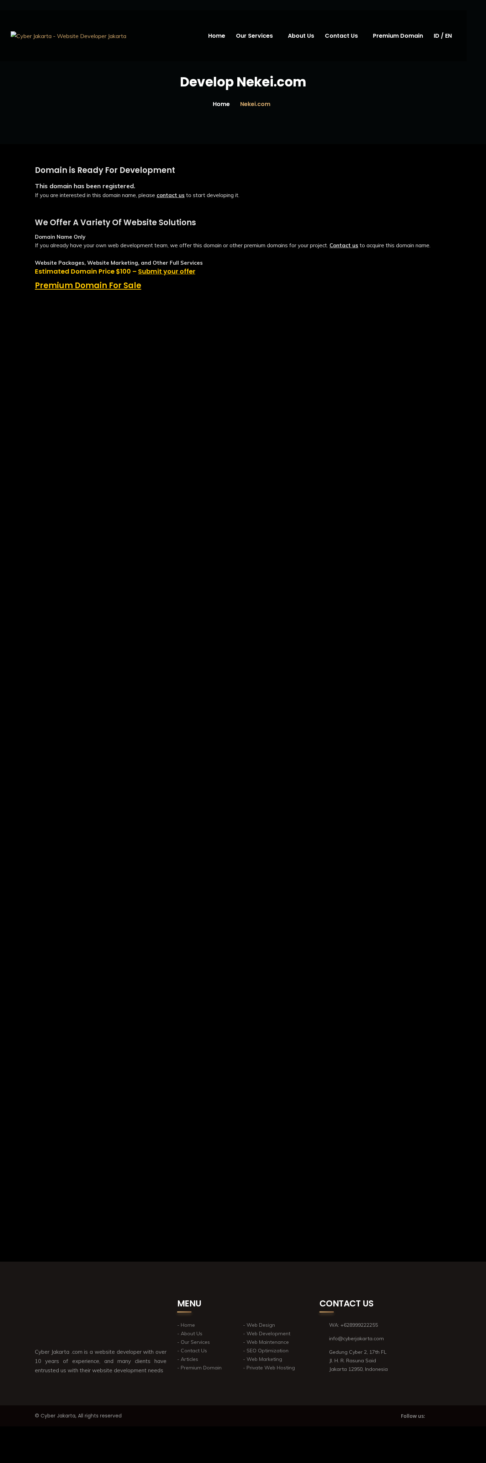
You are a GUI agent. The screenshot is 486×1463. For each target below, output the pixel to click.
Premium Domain (398, 36)
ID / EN (443, 36)
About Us (301, 36)
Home (216, 36)
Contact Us (341, 36)
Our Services (254, 36)
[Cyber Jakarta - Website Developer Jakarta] (68, 36)
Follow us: (413, 1415)
